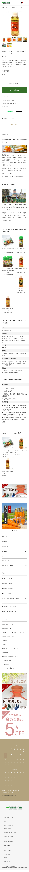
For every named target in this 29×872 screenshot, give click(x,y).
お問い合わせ (7, 861)
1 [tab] (12, 530)
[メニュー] (26, 2)
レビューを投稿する (14, 124)
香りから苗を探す (6, 593)
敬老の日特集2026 (6, 628)
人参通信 (4, 644)
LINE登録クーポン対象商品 (9, 606)
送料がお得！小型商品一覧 (9, 611)
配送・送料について (8, 817)
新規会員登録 (7, 854)
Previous (3, 24)
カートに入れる (14, 90)
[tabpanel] (14, 516)
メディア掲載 (5, 664)
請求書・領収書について (9, 829)
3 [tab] (16, 530)
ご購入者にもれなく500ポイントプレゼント (13, 632)
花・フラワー (5, 556)
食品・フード (8, 7)
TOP (3, 7)
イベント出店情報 (6, 660)
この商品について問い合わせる (9, 103)
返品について (5, 96)
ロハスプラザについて (7, 624)
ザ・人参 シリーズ (7, 578)
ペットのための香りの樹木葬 (9, 668)
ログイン (6, 857)
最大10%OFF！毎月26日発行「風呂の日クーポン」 (14, 600)
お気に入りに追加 (13, 83)
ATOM (8, 845)
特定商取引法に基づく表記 (8, 100)
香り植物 (4, 541)
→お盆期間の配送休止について (9, 795)
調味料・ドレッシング (17, 7)
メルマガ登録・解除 (8, 841)
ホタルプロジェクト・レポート (10, 648)
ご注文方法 (4, 640)
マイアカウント (7, 850)
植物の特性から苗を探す (8, 588)
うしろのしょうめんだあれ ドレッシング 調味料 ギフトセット (7, 452)
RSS (5, 845)
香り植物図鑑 (5, 652)
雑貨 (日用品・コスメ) (7, 565)
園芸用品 (4, 551)
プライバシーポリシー (9, 836)
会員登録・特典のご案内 (8, 636)
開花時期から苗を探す (8, 583)
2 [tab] (14, 530)
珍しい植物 (5, 546)
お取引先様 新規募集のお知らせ (10, 656)
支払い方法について (8, 825)
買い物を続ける (5, 106)
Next (25, 24)
